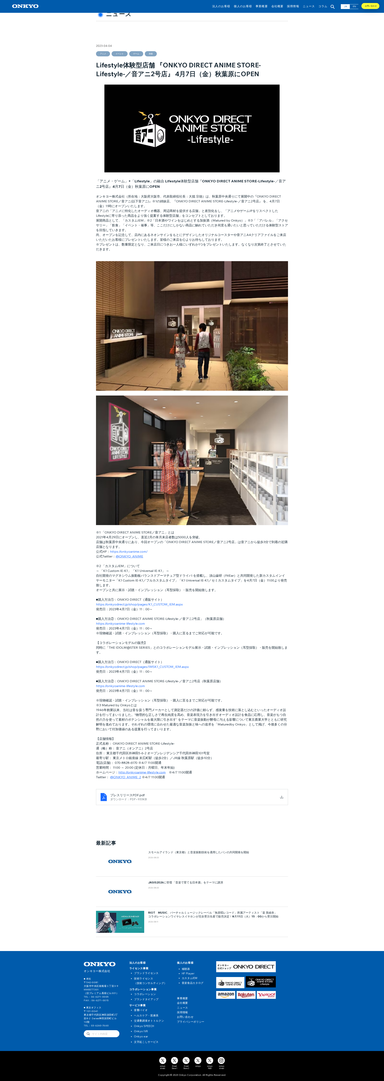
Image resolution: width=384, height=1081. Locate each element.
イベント (120, 53)
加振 (151, 53)
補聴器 (186, 968)
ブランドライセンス (146, 973)
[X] (162, 1060)
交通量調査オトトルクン (149, 1020)
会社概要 (182, 1002)
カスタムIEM (189, 978)
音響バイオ (141, 1010)
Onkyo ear (141, 1036)
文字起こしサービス (146, 1041)
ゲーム (136, 53)
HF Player (188, 973)
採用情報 (182, 1012)
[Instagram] (221, 1060)
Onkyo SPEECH (144, 1026)
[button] (221, 6)
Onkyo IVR (141, 1031)
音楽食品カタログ (193, 982)
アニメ (103, 53)
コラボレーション (145, 994)
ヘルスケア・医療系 (146, 1015)
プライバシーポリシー (190, 1021)
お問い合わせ (185, 1016)
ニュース (182, 1007)
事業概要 (182, 998)
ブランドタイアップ (146, 999)
